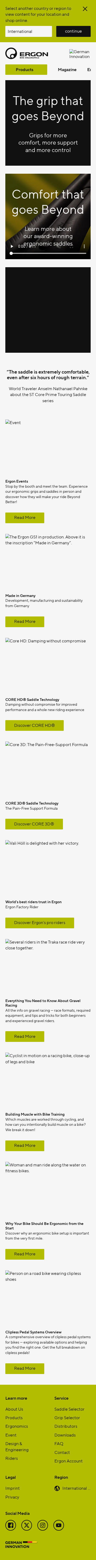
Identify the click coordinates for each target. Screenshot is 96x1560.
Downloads (65, 1435)
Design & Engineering (17, 1446)
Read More (24, 517)
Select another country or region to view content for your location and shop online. (38, 14)
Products (24, 69)
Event (11, 1435)
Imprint (12, 1488)
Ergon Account (68, 1461)
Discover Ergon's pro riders (39, 922)
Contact (62, 1452)
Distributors (65, 1426)
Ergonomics (16, 1426)
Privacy (12, 1497)
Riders (11, 1458)
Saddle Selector (69, 1409)
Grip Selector (67, 1417)
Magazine (67, 69)
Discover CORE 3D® (34, 823)
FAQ (58, 1443)
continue (73, 31)
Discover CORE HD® (34, 725)
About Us (14, 1409)
